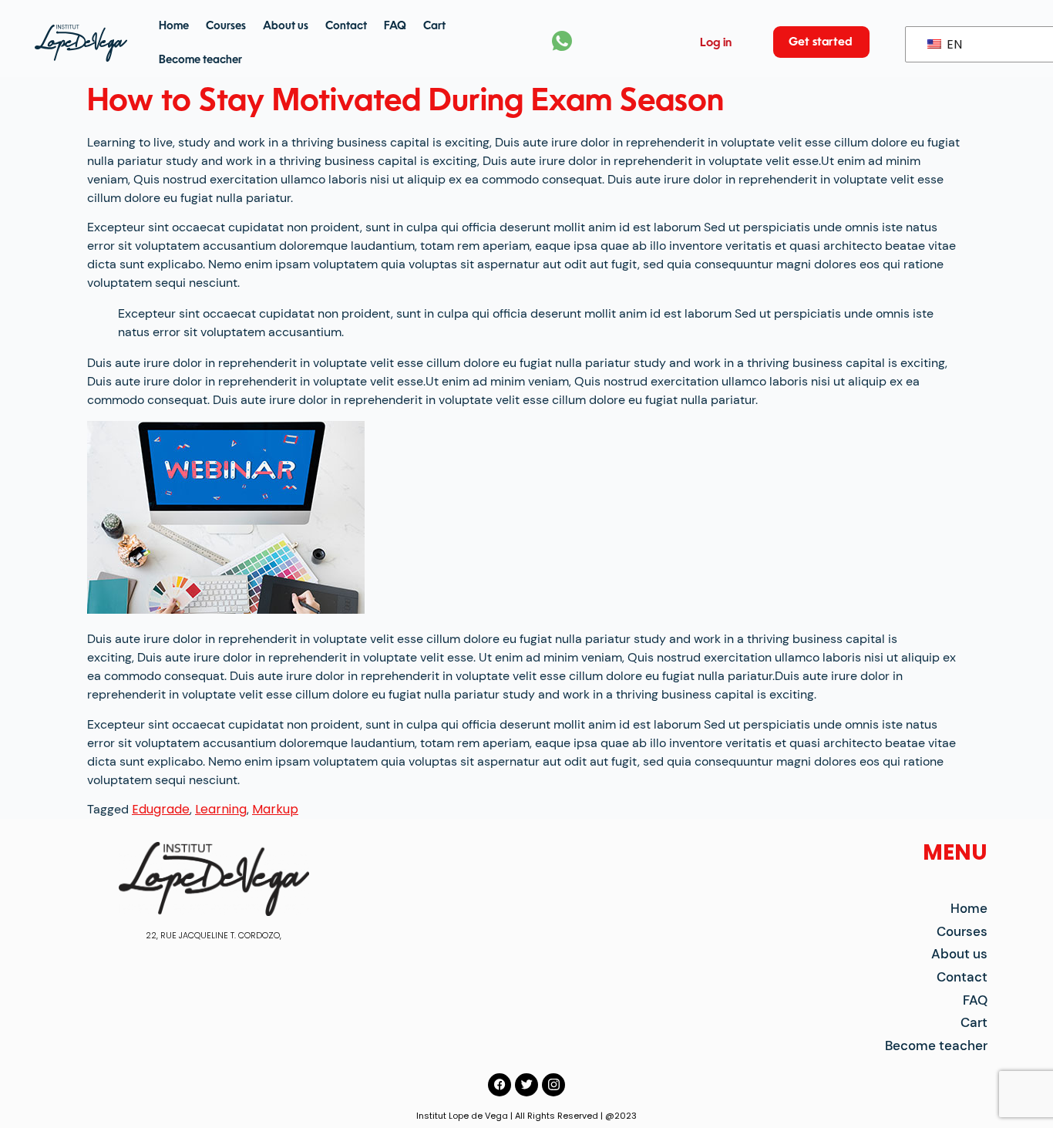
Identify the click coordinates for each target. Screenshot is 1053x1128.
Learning (221, 809)
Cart (434, 26)
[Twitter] (526, 1084)
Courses (226, 26)
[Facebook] (499, 1084)
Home (174, 26)
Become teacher (200, 60)
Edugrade (161, 809)
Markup (275, 809)
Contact (346, 26)
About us (285, 26)
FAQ (395, 26)
